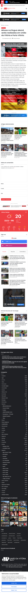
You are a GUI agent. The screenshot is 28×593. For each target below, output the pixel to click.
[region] (14, 582)
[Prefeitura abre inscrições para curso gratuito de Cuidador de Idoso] (21, 333)
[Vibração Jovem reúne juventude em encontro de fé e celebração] (14, 519)
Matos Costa (5, 468)
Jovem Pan (19, 535)
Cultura (3, 389)
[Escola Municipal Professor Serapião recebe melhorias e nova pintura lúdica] (5, 519)
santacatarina (23, 540)
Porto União (5, 472)
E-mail (2, 188)
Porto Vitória (5, 474)
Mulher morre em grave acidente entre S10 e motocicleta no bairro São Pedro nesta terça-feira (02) (18, 270)
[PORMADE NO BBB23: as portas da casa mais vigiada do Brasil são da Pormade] (5, 263)
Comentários (23, 251)
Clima (3, 381)
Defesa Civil (4, 391)
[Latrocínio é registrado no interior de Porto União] (5, 513)
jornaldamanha (4, 535)
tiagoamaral (4, 542)
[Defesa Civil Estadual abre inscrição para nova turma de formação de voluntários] (7, 147)
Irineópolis (5, 464)
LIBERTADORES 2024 (7, 412)
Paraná (3, 440)
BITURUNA (5, 454)
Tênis (4, 418)
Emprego (3, 400)
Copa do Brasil (6, 408)
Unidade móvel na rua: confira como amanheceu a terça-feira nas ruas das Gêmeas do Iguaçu (17, 257)
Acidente (3, 375)
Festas (3, 420)
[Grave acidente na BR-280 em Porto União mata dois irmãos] (5, 276)
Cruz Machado (6, 460)
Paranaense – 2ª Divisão (8, 414)
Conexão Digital (5, 385)
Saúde (3, 482)
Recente (13, 251)
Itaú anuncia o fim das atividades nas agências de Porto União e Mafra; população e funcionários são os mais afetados (18, 282)
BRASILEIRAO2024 (7, 406)
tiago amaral (10, 542)
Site (2, 193)
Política (3, 444)
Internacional (4, 426)
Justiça (3, 428)
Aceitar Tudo (14, 583)
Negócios (4, 436)
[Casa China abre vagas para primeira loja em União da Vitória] (23, 524)
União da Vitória (6, 478)
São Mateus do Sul (7, 476)
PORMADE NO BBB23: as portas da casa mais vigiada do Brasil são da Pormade (18, 263)
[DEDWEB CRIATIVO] (14, 13)
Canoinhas (5, 458)
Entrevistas (4, 402)
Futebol (4, 410)
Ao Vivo (3, 379)
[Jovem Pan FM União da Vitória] (9, 9)
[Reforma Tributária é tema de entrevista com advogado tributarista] (14, 524)
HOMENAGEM (5, 424)
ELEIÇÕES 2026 (6, 448)
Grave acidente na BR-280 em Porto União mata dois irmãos (17, 275)
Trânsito (3, 490)
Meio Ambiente (5, 434)
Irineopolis (19, 533)
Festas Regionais (5, 422)
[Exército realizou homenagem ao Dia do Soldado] (5, 524)
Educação (4, 396)
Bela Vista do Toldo (7, 452)
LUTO (3, 432)
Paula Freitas (5, 470)
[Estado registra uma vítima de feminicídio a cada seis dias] (14, 513)
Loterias (3, 430)
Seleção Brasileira (6, 416)
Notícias (6, 25)
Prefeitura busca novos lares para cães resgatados (20, 137)
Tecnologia (4, 488)
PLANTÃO (4, 442)
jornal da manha (12, 535)
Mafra (4, 466)
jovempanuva (4, 537)
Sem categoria (5, 486)
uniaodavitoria (16, 542)
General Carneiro (6, 462)
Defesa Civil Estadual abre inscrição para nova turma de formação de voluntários (7, 154)
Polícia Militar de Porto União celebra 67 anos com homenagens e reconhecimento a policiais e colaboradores (7, 138)
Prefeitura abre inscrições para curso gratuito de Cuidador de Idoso (21, 340)
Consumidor (4, 387)
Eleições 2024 (5, 398)
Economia (4, 393)
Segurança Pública (6, 484)
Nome (2, 183)
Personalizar (14, 586)
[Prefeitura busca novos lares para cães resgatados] (21, 130)
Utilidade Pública (5, 494)
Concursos (4, 383)
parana (9, 537)
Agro (3, 377)
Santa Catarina (5, 480)
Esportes (3, 404)
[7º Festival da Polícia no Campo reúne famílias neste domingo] (23, 508)
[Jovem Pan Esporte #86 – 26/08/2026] (23, 519)
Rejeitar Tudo (14, 590)
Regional (3, 450)
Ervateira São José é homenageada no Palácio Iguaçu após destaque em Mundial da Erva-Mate (21, 154)
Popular (4, 251)
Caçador (4, 456)
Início (3, 25)
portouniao (4, 540)
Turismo (3, 492)
